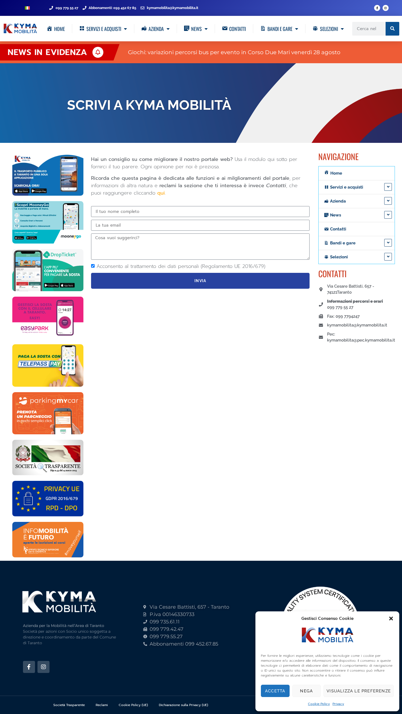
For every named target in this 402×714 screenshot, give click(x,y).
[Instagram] (386, 8)
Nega (306, 691)
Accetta (275, 691)
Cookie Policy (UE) (133, 705)
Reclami (102, 705)
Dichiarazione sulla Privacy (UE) (183, 705)
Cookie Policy (319, 703)
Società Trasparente (69, 705)
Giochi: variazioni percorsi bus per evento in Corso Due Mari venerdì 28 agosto (234, 52)
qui (161, 193)
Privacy (338, 703)
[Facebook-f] (377, 8)
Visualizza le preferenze (359, 691)
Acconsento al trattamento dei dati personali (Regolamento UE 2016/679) (181, 266)
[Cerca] (392, 29)
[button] (391, 618)
